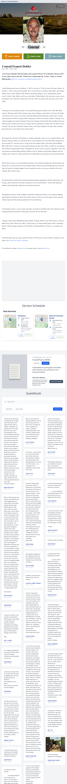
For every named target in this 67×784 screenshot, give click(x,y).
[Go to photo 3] (56, 750)
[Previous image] (47, 744)
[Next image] (63, 744)
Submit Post (57, 409)
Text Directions (21, 335)
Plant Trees (28, 334)
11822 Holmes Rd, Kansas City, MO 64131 (57, 332)
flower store (46, 248)
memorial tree (22, 248)
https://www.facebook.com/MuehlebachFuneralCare (26, 79)
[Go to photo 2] (55, 750)
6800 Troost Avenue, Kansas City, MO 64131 (26, 329)
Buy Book (45, 363)
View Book (36, 363)
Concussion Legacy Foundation (18, 240)
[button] (10, 319)
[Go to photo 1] (54, 750)
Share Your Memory (56, 381)
